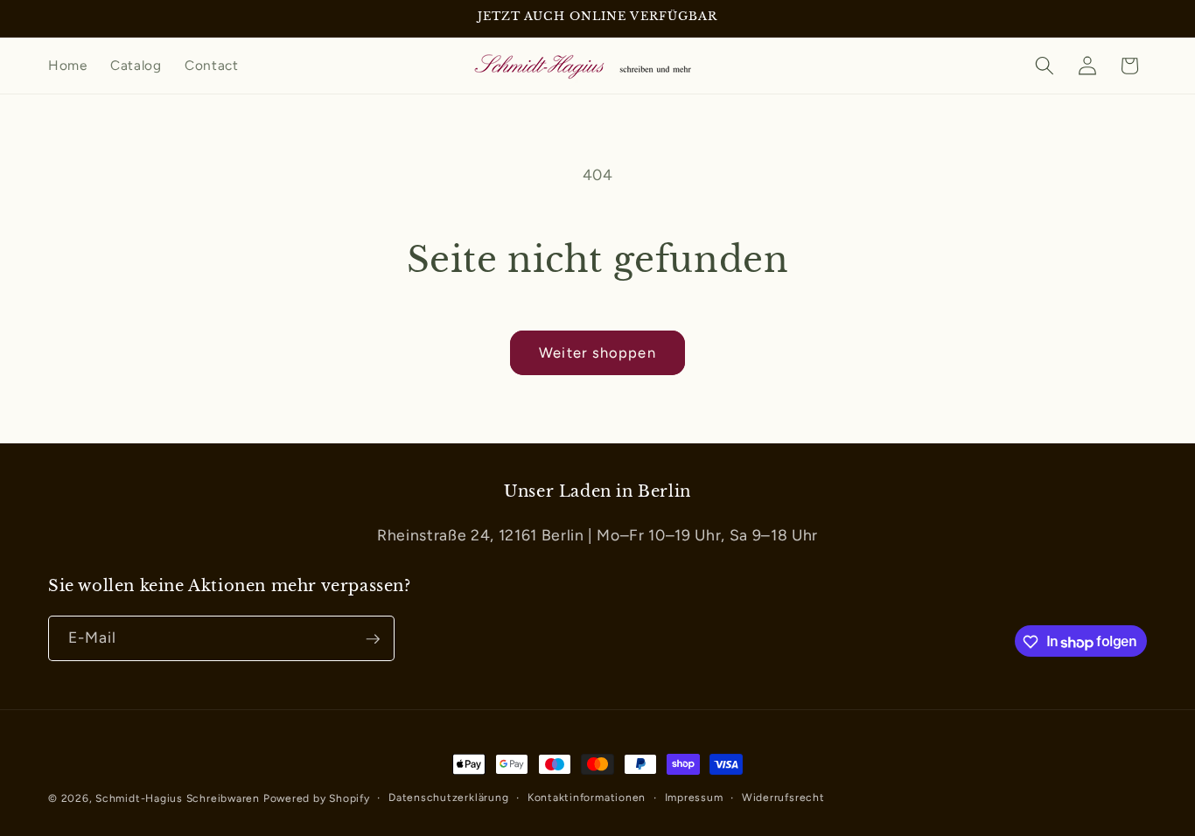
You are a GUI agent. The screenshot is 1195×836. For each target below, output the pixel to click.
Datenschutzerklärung (448, 797)
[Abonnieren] (373, 639)
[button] (1045, 66)
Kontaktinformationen (587, 797)
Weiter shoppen (597, 352)
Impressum (694, 797)
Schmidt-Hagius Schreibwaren (177, 798)
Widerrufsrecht (783, 797)
